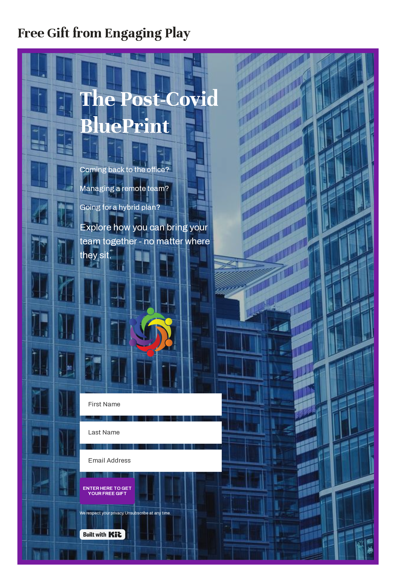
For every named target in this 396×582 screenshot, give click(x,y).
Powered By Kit (102, 534)
